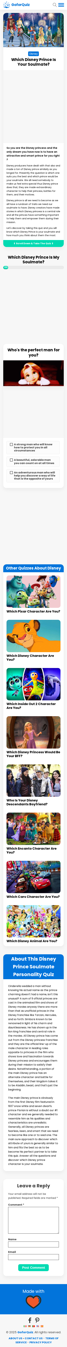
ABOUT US (15, 1338)
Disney (33, 54)
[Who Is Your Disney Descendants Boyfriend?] (33, 780)
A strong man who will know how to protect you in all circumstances (33, 447)
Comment (16, 1205)
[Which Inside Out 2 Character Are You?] (33, 684)
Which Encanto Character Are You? (32, 850)
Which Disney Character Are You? (30, 657)
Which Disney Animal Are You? (32, 941)
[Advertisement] (33, 106)
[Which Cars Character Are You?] (33, 877)
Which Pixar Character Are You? (33, 611)
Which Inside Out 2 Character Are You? (31, 706)
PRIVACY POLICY (40, 1342)
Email (12, 1252)
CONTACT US (34, 1338)
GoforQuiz (25, 1332)
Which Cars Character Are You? (33, 896)
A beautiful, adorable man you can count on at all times (34, 461)
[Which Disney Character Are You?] (33, 636)
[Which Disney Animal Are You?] (33, 921)
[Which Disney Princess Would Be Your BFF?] (33, 732)
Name (12, 1239)
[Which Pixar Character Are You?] (33, 591)
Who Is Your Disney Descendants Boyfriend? (27, 802)
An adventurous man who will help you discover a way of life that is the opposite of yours (34, 475)
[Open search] (55, 5)
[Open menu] (61, 5)
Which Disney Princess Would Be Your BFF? (33, 754)
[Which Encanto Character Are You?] (33, 829)
